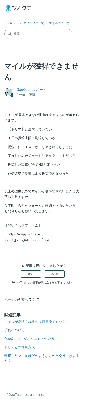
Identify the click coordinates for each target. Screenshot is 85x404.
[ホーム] (18, 8)
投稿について (14, 330)
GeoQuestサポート (31, 89)
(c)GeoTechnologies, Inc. (24, 394)
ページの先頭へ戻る (20, 300)
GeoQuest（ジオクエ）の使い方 (29, 338)
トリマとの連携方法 (19, 347)
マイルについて (34, 23)
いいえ (54, 273)
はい (31, 273)
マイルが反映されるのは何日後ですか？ (35, 321)
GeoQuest (11, 23)
